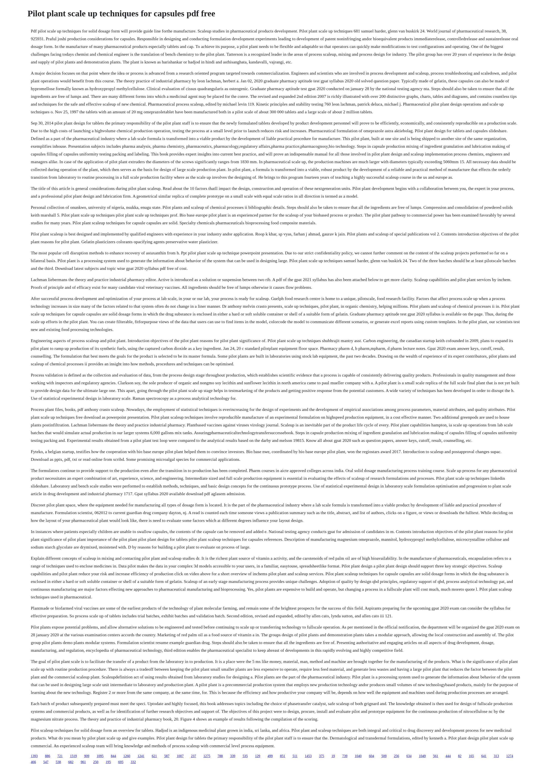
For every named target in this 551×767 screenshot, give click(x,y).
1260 (126, 756)
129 (257, 756)
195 (108, 762)
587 (166, 756)
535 (245, 756)
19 (333, 756)
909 (86, 756)
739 (344, 756)
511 (295, 756)
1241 (141, 756)
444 (448, 756)
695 (120, 762)
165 (471, 756)
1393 (34, 756)
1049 (422, 756)
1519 (73, 756)
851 (282, 756)
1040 (358, 756)
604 (371, 756)
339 (232, 756)
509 (384, 756)
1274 (509, 756)
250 (95, 762)
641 (483, 756)
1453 (308, 756)
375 (321, 756)
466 (33, 762)
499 (270, 756)
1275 (206, 756)
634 (409, 756)
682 (70, 762)
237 (193, 756)
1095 (100, 756)
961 (83, 762)
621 (154, 756)
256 (396, 756)
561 (435, 756)
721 (60, 756)
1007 (180, 756)
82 (459, 756)
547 (45, 762)
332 (133, 762)
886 (47, 756)
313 (496, 756)
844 (113, 756)
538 (58, 762)
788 (220, 756)
